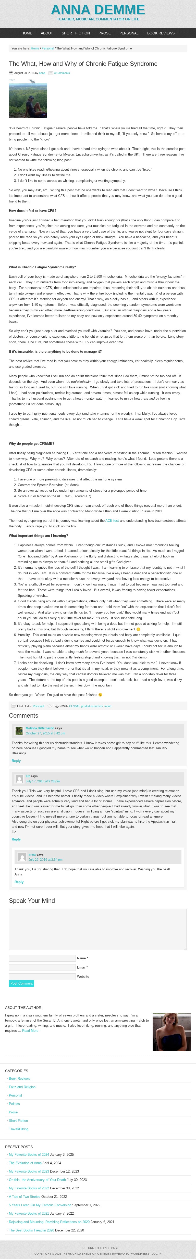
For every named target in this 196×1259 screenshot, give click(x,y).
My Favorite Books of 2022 (29, 1188)
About (47, 33)
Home (26, 33)
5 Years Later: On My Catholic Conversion (40, 1205)
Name (81, 958)
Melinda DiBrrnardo (40, 728)
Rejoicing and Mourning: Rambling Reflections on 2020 (49, 1222)
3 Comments (62, 72)
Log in (157, 1253)
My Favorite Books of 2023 (29, 1171)
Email (81, 967)
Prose (105, 33)
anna (42, 72)
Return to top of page (100, 1248)
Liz (28, 776)
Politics (14, 1104)
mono (107, 706)
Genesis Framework (113, 1253)
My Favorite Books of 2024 (29, 1154)
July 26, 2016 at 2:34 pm (46, 859)
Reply (16, 761)
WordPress (140, 1253)
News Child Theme (77, 1253)
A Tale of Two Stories (24, 1197)
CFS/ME (74, 706)
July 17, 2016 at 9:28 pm (43, 781)
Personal (129, 33)
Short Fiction (76, 33)
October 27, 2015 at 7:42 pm (45, 733)
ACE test (112, 521)
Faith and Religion (22, 1087)
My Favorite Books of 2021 (29, 1213)
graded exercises (92, 706)
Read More (30, 1031)
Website (83, 976)
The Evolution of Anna (25, 1163)
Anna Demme (98, 9)
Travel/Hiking (18, 1129)
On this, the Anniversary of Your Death (37, 1180)
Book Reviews (161, 33)
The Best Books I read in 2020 (31, 1230)
